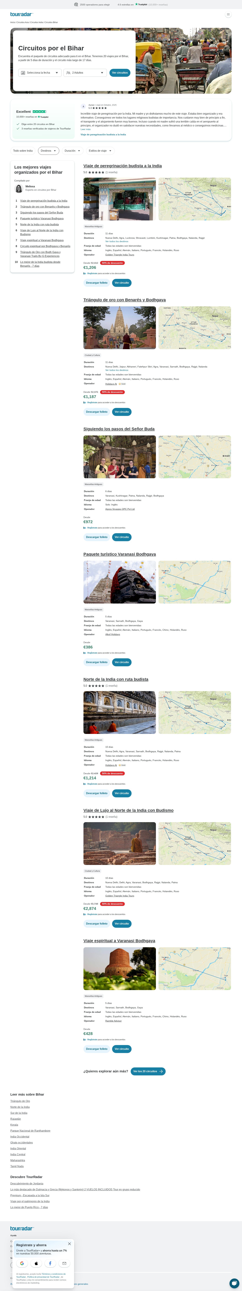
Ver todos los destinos (116, 241)
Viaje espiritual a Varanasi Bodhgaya (42, 240)
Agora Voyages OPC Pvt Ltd (120, 509)
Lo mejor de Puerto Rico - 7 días (29, 1207)
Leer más (86, 129)
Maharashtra (17, 1160)
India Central (17, 1154)
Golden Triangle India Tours (119, 255)
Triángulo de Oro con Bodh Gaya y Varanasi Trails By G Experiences (40, 254)
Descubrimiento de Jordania (26, 1183)
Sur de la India (18, 1113)
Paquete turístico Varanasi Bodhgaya (42, 218)
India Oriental (18, 1148)
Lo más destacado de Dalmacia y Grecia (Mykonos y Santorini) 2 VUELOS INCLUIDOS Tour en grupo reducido (75, 1189)
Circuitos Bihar (51, 22)
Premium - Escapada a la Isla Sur (29, 1195)
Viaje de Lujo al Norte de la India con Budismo (41, 232)
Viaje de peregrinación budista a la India (103, 134)
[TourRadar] (21, 14)
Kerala (14, 1125)
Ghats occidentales (21, 1142)
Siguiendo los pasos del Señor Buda (41, 212)
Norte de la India (20, 1107)
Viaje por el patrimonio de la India (30, 1201)
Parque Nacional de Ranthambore (30, 1131)
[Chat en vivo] (234, 1283)
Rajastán (15, 1119)
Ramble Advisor (113, 1021)
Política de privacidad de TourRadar (43, 1277)
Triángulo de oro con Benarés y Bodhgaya (44, 206)
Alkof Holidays (112, 634)
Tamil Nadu (17, 1166)
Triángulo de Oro (20, 1101)
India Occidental (19, 1136)
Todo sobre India (23, 150)
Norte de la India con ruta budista (39, 224)
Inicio (12, 22)
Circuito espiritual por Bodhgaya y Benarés (45, 246)
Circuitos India (36, 22)
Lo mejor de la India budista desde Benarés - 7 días (40, 264)
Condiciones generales (76, 1284)
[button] (157, 273)
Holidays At (111, 384)
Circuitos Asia (23, 22)
